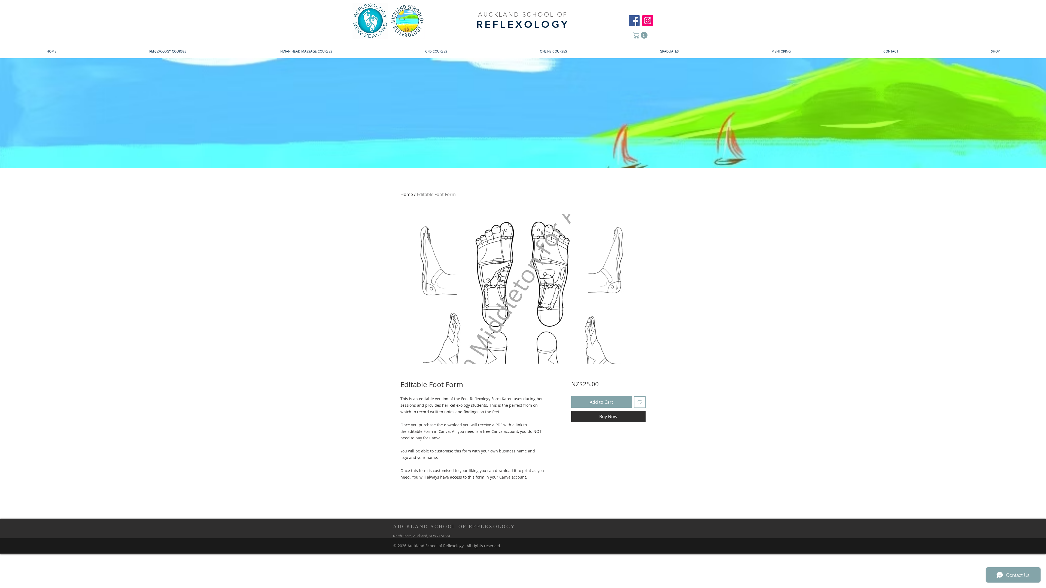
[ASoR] (634, 20)
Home (406, 194)
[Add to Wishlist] (640, 402)
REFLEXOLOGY (522, 24)
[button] (641, 35)
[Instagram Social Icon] (647, 20)
